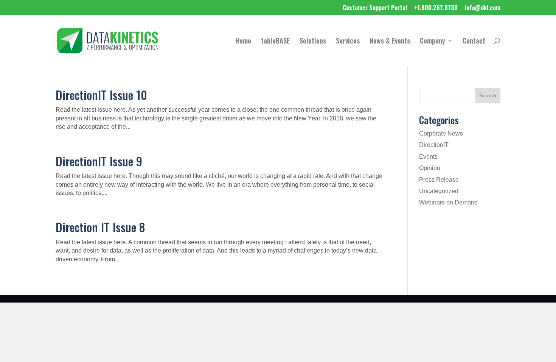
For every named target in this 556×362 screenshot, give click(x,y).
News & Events (390, 41)
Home (243, 41)
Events (428, 156)
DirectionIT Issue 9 (99, 161)
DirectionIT (434, 145)
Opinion (429, 168)
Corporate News (441, 133)
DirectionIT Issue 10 (101, 94)
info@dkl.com (482, 8)
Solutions (313, 41)
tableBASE (275, 41)
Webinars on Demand (448, 202)
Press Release (439, 179)
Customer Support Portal (375, 8)
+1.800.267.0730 (436, 8)
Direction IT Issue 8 (100, 227)
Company (432, 41)
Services (348, 41)
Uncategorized (438, 191)
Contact (474, 41)
